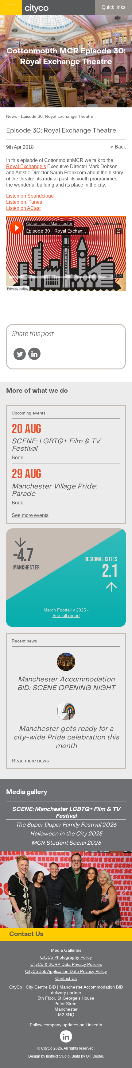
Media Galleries (66, 950)
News (11, 116)
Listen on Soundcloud (30, 196)
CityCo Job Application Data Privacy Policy (66, 971)
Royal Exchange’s (26, 166)
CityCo (46, 1048)
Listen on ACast (23, 208)
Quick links (114, 7)
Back (120, 146)
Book (17, 457)
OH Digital (94, 1056)
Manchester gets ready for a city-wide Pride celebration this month (66, 738)
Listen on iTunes (24, 202)
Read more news (30, 760)
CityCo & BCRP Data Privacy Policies (66, 964)
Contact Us (26, 934)
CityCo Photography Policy (66, 957)
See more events (30, 515)
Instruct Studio (58, 1056)
